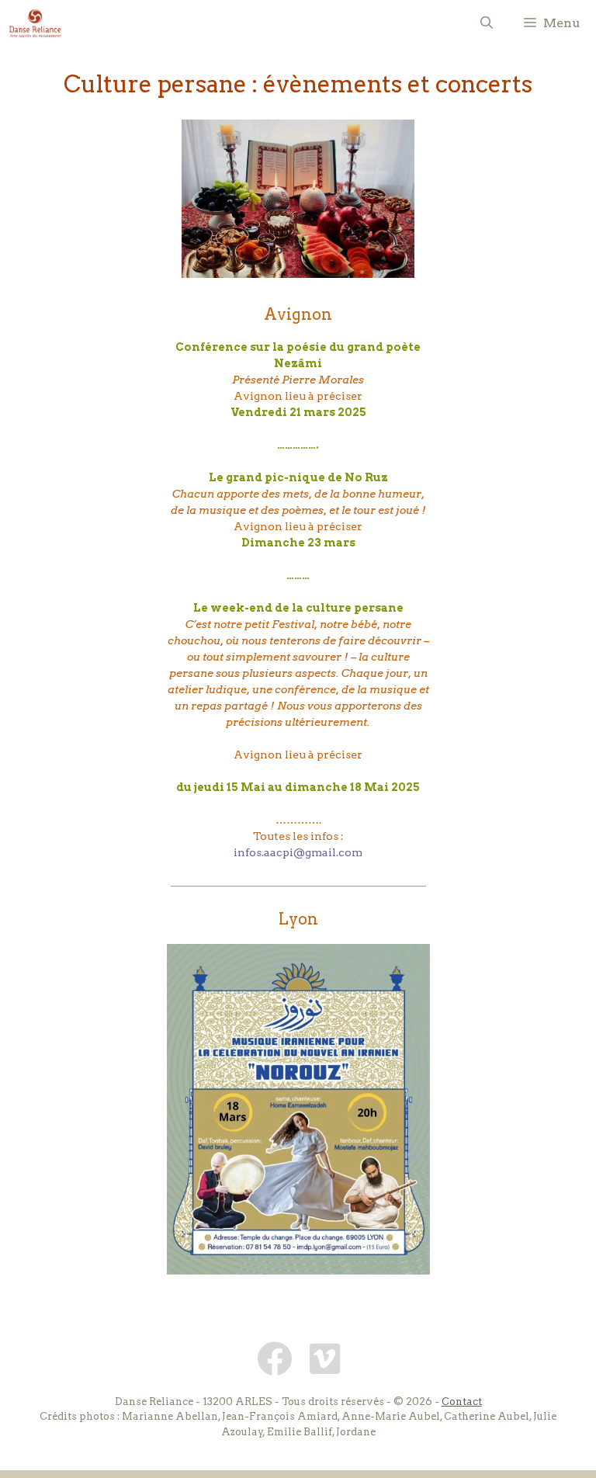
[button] (486, 23)
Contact (462, 1401)
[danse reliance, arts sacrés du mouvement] (35, 23)
